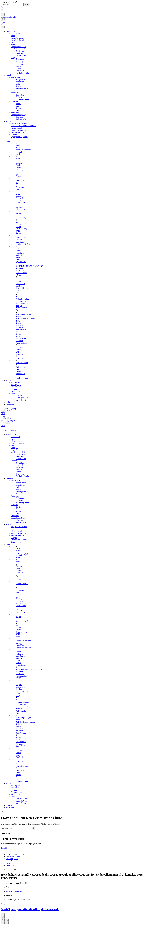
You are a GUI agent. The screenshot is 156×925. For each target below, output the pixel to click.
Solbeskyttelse (21, 119)
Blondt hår (20, 60)
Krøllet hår (20, 71)
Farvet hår (19, 62)
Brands (8, 141)
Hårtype (14, 58)
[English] (5, 418)
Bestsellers (10, 404)
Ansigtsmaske (21, 82)
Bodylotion (20, 95)
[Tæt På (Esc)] (3, 920)
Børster (18, 104)
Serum (18, 86)
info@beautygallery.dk (10, 408)
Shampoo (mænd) (17, 139)
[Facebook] (2, 904)
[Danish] (2, 418)
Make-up (14, 101)
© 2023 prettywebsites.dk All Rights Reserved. (30, 909)
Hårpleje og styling (13, 31)
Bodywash (20, 97)
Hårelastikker (21, 55)
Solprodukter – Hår (18, 47)
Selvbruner (15, 112)
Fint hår (19, 66)
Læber (18, 84)
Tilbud (8, 380)
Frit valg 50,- (16, 382)
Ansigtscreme (21, 80)
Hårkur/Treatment (17, 38)
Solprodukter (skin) (18, 115)
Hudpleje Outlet (22, 398)
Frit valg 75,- (16, 385)
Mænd (8, 121)
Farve (13, 36)
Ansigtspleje (15, 77)
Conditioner (15, 33)
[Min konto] (8, 411)
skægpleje (14, 134)
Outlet (13, 393)
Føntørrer (19, 53)
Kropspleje (15, 93)
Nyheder (9, 402)
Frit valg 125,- (16, 389)
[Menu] (3, 14)
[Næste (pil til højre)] (7, 922)
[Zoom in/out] (7, 920)
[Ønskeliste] (3, 414)
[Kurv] (3, 22)
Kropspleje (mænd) (18, 130)
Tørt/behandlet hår (23, 73)
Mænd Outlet (21, 400)
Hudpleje (9, 75)
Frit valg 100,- (16, 387)
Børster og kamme (23, 51)
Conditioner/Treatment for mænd (23, 126)
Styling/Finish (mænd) (19, 137)
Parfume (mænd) (17, 132)
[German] (9, 418)
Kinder (18, 108)
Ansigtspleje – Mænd (19, 123)
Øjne (17, 90)
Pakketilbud (15, 391)
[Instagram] (4, 904)
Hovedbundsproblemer (19, 40)
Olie (12, 42)
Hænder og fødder (23, 99)
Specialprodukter (22, 88)
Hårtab (18, 69)
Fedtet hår (19, 64)
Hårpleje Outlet (21, 396)
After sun (19, 117)
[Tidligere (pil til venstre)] (3, 922)
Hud (17, 106)
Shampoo (14, 44)
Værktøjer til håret (18, 49)
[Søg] (3, 19)
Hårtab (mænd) (16, 128)
